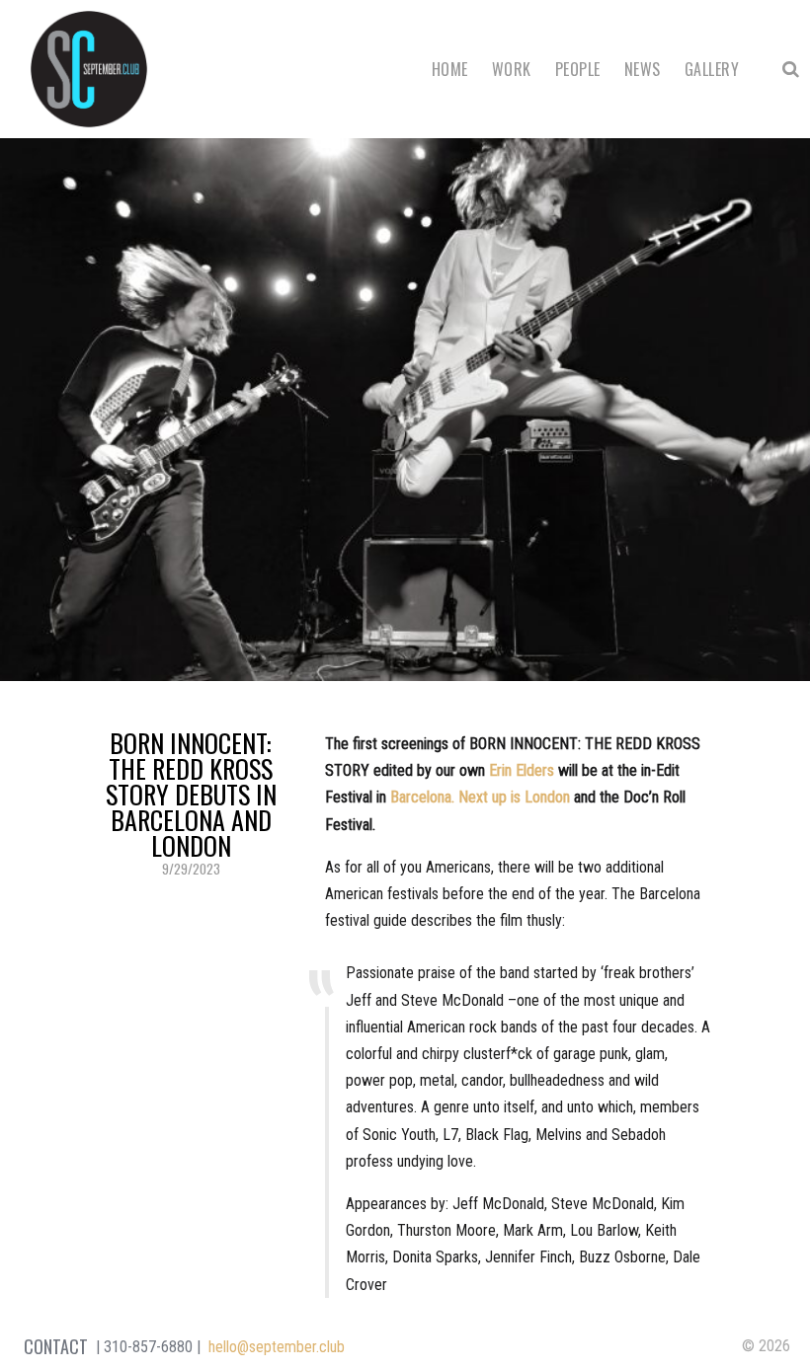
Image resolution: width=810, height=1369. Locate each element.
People (578, 69)
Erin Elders (521, 770)
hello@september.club (276, 1346)
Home (450, 69)
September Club (89, 69)
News (642, 69)
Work (511, 69)
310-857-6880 (148, 1346)
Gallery (712, 69)
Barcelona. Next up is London (480, 797)
